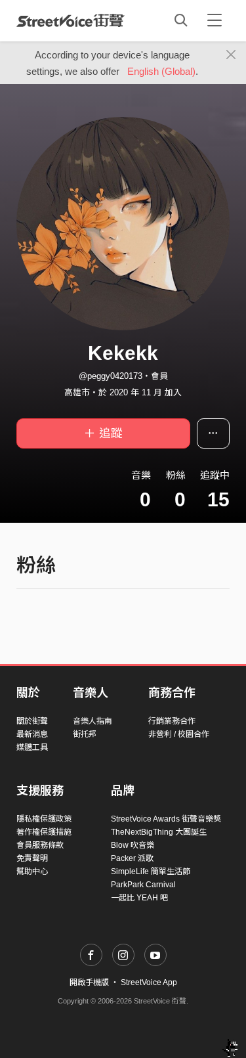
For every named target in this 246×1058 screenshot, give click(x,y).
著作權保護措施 (44, 832)
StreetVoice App (149, 982)
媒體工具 (32, 747)
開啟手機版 (89, 982)
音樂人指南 (92, 721)
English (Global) (161, 71)
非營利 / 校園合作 (178, 734)
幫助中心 (32, 871)
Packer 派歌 (132, 858)
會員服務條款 (40, 845)
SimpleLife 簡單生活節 (150, 871)
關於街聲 (32, 721)
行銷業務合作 (171, 721)
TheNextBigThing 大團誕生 (159, 832)
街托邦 (84, 734)
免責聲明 (32, 858)
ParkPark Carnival (143, 884)
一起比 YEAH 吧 (139, 897)
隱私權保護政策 (44, 819)
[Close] (231, 55)
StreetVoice (70, 20)
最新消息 (32, 734)
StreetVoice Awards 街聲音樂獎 (166, 819)
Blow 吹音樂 (132, 845)
